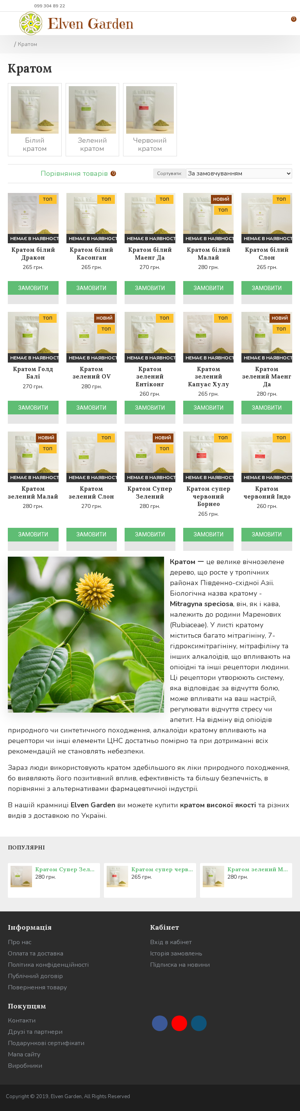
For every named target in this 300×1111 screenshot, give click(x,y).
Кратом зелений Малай (33, 492)
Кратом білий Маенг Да (150, 253)
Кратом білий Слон (267, 253)
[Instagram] (199, 1023)
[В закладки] (14, 299)
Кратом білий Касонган (91, 253)
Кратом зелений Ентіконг (150, 376)
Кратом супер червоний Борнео (208, 496)
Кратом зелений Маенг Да (266, 376)
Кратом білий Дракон (33, 253)
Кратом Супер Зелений (149, 492)
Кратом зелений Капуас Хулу (208, 376)
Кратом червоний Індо (267, 492)
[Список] (22, 174)
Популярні (26, 847)
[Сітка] (13, 174)
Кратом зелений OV (92, 372)
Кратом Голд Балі (33, 372)
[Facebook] (160, 1023)
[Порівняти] (28, 299)
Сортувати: (169, 173)
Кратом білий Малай (208, 253)
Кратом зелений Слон (91, 492)
